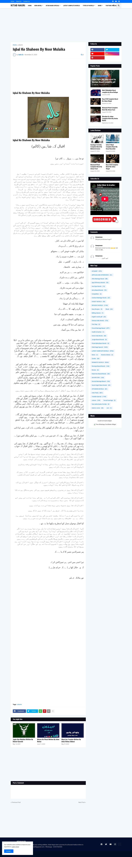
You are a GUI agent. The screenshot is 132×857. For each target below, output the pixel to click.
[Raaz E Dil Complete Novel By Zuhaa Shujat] (95, 101)
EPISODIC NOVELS (100, 305)
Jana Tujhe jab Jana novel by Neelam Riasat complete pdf (104, 80)
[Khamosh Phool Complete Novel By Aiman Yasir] (95, 110)
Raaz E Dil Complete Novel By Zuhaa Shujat (110, 100)
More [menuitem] (99, 5)
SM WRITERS (98, 377)
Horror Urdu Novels (99, 336)
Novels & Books (107, 355)
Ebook (109, 309)
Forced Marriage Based (100, 328)
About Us (18, 1)
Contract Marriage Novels (101, 298)
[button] (113, 5)
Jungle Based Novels (99, 339)
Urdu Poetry (97, 393)
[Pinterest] (44, 711)
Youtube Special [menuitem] (111, 5)
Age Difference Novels (100, 282)
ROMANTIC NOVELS (100, 362)
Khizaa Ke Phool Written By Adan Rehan (48, 740)
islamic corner (97, 408)
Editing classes (97, 313)
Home (12, 1)
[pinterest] (119, 1)
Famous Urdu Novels (100, 320)
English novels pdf (99, 317)
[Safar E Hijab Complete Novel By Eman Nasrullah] (112, 138)
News (95, 355)
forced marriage (110, 400)
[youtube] (116, 1)
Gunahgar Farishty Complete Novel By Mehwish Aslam (96, 147)
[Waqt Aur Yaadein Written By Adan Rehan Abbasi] (72, 730)
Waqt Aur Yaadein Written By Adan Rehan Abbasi (71, 740)
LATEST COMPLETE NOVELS (103, 351)
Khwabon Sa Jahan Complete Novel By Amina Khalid (110, 118)
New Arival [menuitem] (38, 5)
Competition (96, 294)
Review (95, 370)
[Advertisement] (66, 25)
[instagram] (112, 53)
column (20, 45)
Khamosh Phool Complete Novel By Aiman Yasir (110, 109)
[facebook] (113, 1)
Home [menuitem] (30, 5)
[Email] (48, 711)
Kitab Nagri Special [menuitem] (52, 5)
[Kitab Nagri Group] (112, 57)
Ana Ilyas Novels (98, 286)
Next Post (81, 802)
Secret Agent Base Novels (101, 385)
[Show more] (53, 711)
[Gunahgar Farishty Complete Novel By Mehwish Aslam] (97, 138)
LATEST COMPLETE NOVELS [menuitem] (71, 5)
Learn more (15, 847)
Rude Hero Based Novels (101, 374)
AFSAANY (97, 271)
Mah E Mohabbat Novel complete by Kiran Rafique (110, 91)
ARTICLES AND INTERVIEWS (102, 275)
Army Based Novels (99, 290)
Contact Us (26, 1)
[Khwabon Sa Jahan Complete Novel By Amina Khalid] (95, 119)
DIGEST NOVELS (98, 301)
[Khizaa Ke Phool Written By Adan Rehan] (48, 730)
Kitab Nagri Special (100, 347)
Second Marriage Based (101, 381)
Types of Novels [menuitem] (88, 5)
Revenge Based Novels (100, 366)
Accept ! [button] (8, 851)
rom (109, 408)
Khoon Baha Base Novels (100, 343)
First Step (96, 324)
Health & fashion (98, 332)
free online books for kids (100, 404)
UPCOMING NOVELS (99, 389)
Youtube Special (99, 396)
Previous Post (16, 802)
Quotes (95, 358)
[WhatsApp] (40, 711)
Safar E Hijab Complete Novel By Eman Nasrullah (111, 147)
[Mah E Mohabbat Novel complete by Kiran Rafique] (95, 92)
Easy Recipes (97, 309)
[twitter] (112, 49)
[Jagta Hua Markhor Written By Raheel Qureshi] (24, 730)
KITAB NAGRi (18, 5)
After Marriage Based (100, 279)
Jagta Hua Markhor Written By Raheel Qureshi (23, 740)
